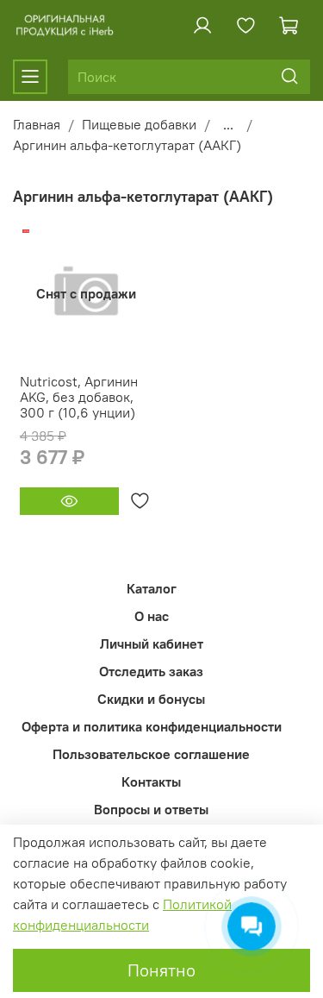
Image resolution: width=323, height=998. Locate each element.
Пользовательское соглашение (151, 754)
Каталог (152, 588)
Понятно (161, 970)
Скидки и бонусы (151, 698)
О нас (151, 616)
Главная (36, 124)
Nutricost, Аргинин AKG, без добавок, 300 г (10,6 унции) (79, 397)
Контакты (151, 781)
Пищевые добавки (139, 124)
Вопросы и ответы (151, 809)
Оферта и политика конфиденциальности (152, 726)
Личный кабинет (151, 643)
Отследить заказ (151, 671)
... (228, 124)
